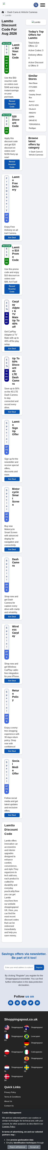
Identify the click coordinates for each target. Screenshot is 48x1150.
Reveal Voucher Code (12, 104)
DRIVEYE (33, 120)
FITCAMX (33, 87)
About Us (8, 1101)
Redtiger (32, 128)
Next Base (33, 83)
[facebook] (10, 1002)
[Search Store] (36, 5)
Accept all (34, 1147)
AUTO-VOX (34, 105)
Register (39, 967)
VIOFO (32, 91)
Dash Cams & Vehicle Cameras (22, 12)
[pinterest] (17, 1002)
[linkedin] (37, 1002)
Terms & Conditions (12, 1097)
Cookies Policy (8, 1126)
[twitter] (30, 1002)
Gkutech (32, 109)
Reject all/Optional (17, 1147)
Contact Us (9, 1106)
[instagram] (24, 1002)
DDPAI (31, 117)
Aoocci (31, 101)
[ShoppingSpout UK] (13, 4)
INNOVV (32, 113)
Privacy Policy (10, 1092)
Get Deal (12, 237)
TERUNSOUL (34, 124)
